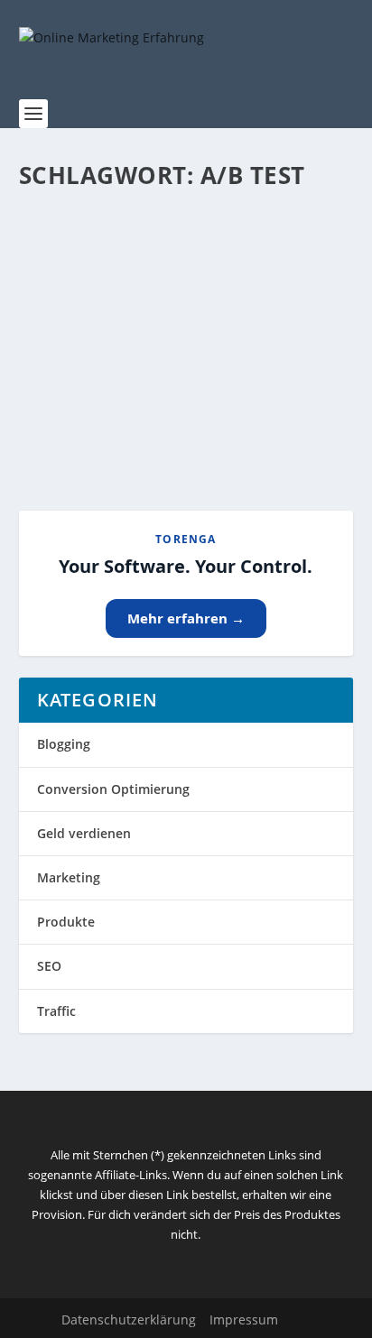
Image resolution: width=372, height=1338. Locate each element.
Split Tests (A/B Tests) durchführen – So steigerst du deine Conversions (185, 290)
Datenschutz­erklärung (128, 1319)
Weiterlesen (90, 431)
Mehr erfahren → (186, 618)
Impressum (243, 1319)
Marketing (68, 877)
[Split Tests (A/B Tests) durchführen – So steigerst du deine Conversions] (186, 223)
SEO (49, 965)
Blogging (63, 743)
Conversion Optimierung (113, 789)
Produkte (66, 921)
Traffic (56, 1011)
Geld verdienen (84, 833)
